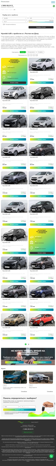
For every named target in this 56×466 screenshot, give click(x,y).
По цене (22, 52)
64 (33, 55)
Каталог (6, 9)
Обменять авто (42, 362)
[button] (54, 376)
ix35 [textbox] (31, 18)
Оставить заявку (14, 82)
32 (31, 55)
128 (36, 55)
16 (28, 55)
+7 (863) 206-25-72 (7, 5)
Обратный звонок (28, 432)
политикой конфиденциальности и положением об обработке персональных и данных (20, 412)
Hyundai (11, 9)
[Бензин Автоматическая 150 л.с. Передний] (42, 64)
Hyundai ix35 (34, 72)
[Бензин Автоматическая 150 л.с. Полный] (42, 121)
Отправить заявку (19, 409)
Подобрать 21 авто (41, 27)
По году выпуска (31, 52)
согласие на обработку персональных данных (41, 439)
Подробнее (24, 391)
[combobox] (15, 18)
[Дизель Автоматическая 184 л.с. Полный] (14, 92)
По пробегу (40, 52)
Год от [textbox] (5, 21)
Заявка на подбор (14, 362)
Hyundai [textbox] (6, 18)
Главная (2, 9)
